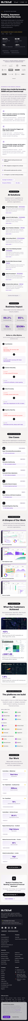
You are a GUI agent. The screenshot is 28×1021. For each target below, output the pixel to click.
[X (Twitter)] (12, 928)
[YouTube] (15, 928)
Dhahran (19, 997)
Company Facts (4, 986)
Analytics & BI (4, 942)
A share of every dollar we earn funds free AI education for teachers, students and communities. (11, 922)
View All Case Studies (13, 867)
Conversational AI (5, 937)
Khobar (15, 997)
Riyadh (2, 997)
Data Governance (5, 946)
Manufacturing (4, 956)
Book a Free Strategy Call (10, 894)
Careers (3, 975)
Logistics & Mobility (19, 958)
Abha (13, 999)
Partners (3, 973)
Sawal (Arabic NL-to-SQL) (21, 939)
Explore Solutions (9, 898)
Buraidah (19, 999)
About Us (3, 969)
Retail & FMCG (4, 954)
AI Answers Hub (4, 983)
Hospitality (17, 962)
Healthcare (17, 952)
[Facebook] (2, 928)
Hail (23, 999)
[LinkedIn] (5, 928)
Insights (3, 977)
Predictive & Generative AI (7, 944)
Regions (3, 988)
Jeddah (6, 997)
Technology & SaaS (5, 960)
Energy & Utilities (5, 958)
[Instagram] (9, 928)
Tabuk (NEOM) (8, 999)
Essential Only (16, 1016)
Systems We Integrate (13, 295)
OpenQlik (17, 937)
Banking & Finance (5, 952)
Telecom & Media (18, 954)
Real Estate (3, 962)
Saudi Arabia (4, 964)
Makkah (23, 997)
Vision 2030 (3, 981)
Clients (2, 971)
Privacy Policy (18, 1009)
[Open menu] (26, 2)
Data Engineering (5, 941)
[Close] (24, 1004)
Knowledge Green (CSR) (6, 985)
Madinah (2, 999)
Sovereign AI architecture (7, 179)
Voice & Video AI (4, 939)
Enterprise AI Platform (6, 182)
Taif (16, 999)
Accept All (6, 1016)
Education (17, 960)
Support (3, 979)
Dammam (11, 997)
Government (17, 956)
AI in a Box (18, 182)
